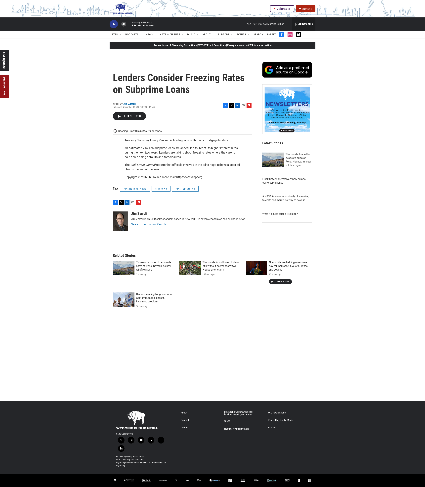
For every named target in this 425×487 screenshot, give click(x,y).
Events (241, 34)
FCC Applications (277, 412)
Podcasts (132, 34)
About (206, 34)
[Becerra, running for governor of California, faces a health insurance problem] (123, 299)
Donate (307, 8)
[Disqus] (212, 355)
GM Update (4, 60)
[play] (113, 24)
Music (191, 34)
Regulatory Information (236, 429)
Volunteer (283, 9)
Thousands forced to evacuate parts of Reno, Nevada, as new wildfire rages (153, 266)
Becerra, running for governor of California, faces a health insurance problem (154, 298)
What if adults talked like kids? (280, 213)
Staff (227, 421)
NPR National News (135, 188)
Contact (185, 420)
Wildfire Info (4, 86)
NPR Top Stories (185, 188)
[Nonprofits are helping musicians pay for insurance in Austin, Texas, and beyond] (256, 268)
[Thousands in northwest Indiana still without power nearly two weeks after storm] (190, 268)
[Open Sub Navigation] (120, 34)
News (149, 34)
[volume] (124, 24)
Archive (272, 427)
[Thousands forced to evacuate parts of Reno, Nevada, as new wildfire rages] (273, 160)
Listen (114, 34)
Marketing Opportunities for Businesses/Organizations (238, 413)
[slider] (128, 24)
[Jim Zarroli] (120, 221)
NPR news (161, 188)
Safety (271, 34)
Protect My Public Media (280, 420)
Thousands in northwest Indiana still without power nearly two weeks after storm (221, 266)
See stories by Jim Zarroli (148, 224)
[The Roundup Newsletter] (287, 109)
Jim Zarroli (129, 103)
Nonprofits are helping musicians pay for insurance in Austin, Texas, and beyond (288, 266)
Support (223, 34)
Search (258, 34)
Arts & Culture (170, 34)
